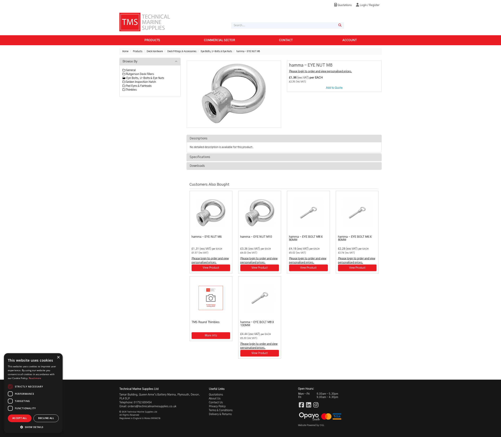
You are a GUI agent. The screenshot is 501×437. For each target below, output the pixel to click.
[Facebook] (301, 405)
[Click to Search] (340, 25)
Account (349, 40)
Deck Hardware (155, 51)
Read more (35, 378)
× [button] (58, 357)
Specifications (200, 157)
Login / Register (369, 5)
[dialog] (33, 393)
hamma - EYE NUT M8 (248, 51)
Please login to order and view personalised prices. (320, 71)
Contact (286, 40)
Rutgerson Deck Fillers (139, 74)
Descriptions (198, 138)
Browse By (130, 61)
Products (152, 40)
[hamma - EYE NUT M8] (234, 93)
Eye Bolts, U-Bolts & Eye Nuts (216, 51)
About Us (214, 398)
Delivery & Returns (220, 414)
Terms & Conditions (220, 410)
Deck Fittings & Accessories (181, 51)
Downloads (197, 165)
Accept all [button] (19, 418)
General (130, 70)
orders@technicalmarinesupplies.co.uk (152, 406)
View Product (211, 267)
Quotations (344, 5)
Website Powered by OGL (311, 425)
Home (125, 51)
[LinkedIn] (308, 405)
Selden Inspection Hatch (140, 82)
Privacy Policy (217, 406)
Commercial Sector (219, 40)
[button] (33, 427)
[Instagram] (315, 405)
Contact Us (216, 402)
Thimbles (131, 89)
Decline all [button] (46, 418)
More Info (211, 335)
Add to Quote (334, 88)
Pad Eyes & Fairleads (138, 86)
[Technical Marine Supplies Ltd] (144, 22)
